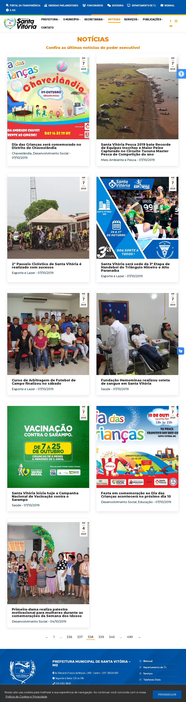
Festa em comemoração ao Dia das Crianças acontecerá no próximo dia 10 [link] (136, 494)
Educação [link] (145, 502)
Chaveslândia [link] (22, 153)
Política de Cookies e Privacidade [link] (26, 696)
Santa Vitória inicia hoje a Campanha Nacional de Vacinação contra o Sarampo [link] (45, 496)
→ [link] (139, 637)
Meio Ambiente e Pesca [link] (118, 160)
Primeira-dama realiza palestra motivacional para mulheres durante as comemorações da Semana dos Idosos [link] (47, 612)
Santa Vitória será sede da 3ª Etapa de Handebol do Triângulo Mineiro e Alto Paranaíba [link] (135, 267)
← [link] (46, 637)
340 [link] (112, 637)
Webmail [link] (148, 661)
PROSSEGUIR (167, 694)
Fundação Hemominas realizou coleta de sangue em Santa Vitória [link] (135, 382)
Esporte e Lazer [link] (23, 273)
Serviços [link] (148, 673)
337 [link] (80, 637)
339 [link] (101, 637)
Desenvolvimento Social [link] (50, 153)
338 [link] (90, 637)
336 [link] (69, 637)
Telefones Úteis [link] (152, 679)
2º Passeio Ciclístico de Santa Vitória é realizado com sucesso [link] (47, 265)
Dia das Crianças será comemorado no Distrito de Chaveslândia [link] (46, 146)
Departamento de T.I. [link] (155, 667)
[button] (58, 5)
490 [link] (130, 637)
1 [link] (53, 637)
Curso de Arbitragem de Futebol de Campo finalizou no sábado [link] (44, 382)
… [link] (61, 637)
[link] (181, 74)
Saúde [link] (105, 389)
